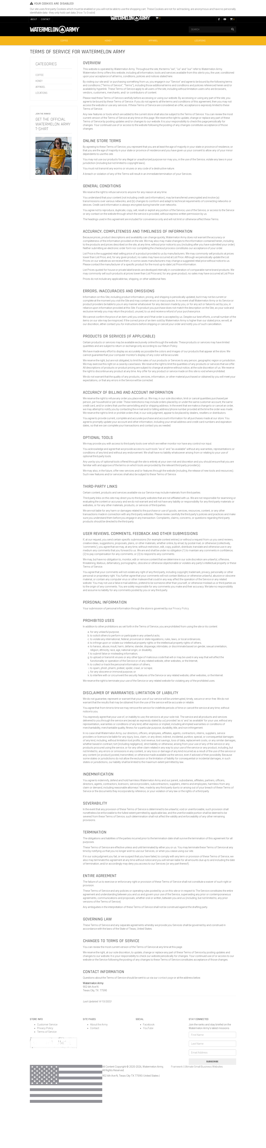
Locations (200, 40)
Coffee (39, 75)
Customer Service (47, 1024)
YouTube (148, 1028)
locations (41, 92)
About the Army (99, 1024)
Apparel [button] (153, 40)
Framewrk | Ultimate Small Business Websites (197, 1066)
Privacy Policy (181, 608)
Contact (94, 1028)
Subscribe (212, 1061)
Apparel (40, 86)
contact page (165, 977)
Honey (108, 40)
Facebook (149, 1024)
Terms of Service (46, 1031)
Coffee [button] (64, 40)
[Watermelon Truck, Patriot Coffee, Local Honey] (131, 17)
